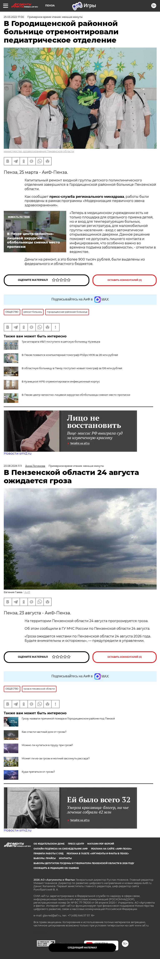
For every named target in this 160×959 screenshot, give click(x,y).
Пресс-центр (76, 843)
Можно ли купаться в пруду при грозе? (47, 745)
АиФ (27, 592)
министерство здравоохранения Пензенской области (39, 151)
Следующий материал (82, 947)
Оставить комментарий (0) (125, 280)
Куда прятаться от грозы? (38, 771)
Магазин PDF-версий (100, 843)
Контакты (65, 858)
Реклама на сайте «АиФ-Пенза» (111, 848)
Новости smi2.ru (17, 453)
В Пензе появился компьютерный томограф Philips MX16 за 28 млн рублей (70, 355)
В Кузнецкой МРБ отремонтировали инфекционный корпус (61, 381)
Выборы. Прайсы (45, 858)
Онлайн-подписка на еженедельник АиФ (61, 848)
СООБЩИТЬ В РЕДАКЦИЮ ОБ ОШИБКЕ (56, 868)
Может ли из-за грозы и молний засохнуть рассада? (56, 758)
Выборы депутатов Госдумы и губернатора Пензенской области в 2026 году (84, 863)
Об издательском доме (49, 843)
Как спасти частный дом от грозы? (44, 731)
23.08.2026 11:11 (13, 465)
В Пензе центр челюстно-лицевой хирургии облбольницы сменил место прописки (76, 394)
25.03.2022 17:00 (14, 16)
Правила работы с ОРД (48, 853)
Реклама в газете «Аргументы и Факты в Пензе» (98, 853)
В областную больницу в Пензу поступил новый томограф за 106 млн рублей (72, 368)
